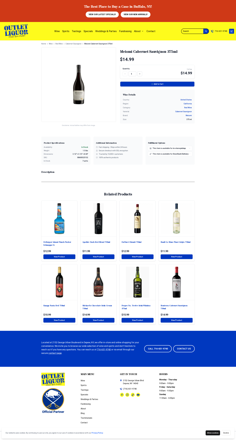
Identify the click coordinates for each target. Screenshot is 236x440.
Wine (57, 31)
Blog (83, 413)
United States (186, 100)
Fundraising (125, 31)
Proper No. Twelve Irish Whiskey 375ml (136, 307)
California (188, 104)
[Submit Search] (206, 31)
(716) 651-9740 (130, 389)
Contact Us (184, 348)
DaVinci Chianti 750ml (131, 242)
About (137, 31)
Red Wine (59, 44)
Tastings (76, 31)
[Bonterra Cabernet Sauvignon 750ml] (177, 282)
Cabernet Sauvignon (73, 44)
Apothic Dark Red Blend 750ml (96, 242)
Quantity (126, 69)
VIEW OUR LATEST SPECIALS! (102, 14)
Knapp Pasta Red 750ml (54, 305)
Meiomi (189, 115)
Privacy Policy (97, 433)
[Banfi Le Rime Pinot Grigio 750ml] (177, 219)
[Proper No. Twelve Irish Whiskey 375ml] (137, 282)
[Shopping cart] (231, 31)
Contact (151, 31)
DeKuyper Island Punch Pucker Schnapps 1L (57, 243)
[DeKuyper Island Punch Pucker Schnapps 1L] (59, 219)
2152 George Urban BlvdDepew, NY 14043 (133, 382)
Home (43, 44)
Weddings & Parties (106, 31)
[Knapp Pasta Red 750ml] (59, 282)
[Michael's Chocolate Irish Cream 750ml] (98, 282)
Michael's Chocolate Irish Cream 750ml (97, 307)
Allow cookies (213, 433)
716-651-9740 (221, 31)
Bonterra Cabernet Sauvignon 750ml (174, 307)
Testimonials (86, 418)
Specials (88, 31)
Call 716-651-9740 (158, 348)
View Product (59, 257)
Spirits (65, 31)
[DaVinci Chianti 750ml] (137, 219)
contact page (55, 353)
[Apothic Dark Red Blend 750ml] (98, 219)
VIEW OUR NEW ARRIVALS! (136, 14)
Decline (226, 433)
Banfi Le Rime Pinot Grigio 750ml (175, 242)
